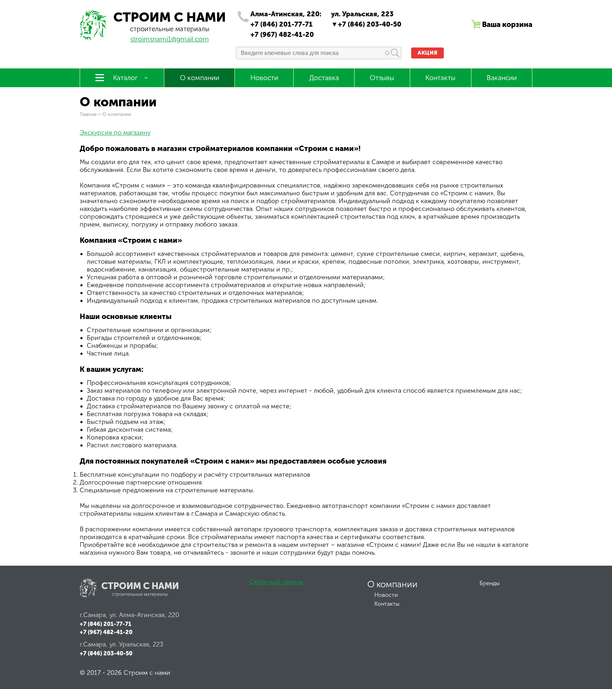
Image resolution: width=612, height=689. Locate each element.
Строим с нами (169, 17)
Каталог (125, 78)
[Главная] (94, 39)
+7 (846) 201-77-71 (281, 24)
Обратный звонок (276, 582)
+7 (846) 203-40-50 (369, 24)
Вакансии (502, 78)
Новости (264, 78)
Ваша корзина (507, 24)
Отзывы (382, 78)
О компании (199, 78)
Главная (88, 114)
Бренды (490, 583)
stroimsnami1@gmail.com (169, 39)
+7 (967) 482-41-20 (282, 34)
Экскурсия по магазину (115, 132)
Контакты (440, 78)
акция (427, 53)
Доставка (324, 78)
